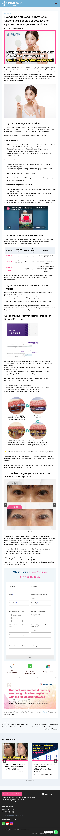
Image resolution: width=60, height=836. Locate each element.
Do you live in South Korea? (38, 611)
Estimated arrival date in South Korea (17, 625)
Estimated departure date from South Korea (39, 625)
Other (24, 621)
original (44, 712)
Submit (30, 657)
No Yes (35, 614)
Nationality (34, 603)
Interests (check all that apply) (17, 611)
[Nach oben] (55, 829)
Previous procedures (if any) (17, 635)
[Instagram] (11, 823)
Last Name (34, 586)
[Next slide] (54, 505)
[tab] (28, 531)
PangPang (8, 28)
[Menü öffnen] (56, 3)
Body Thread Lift (16, 618)
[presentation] (15, 752)
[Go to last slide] (5, 505)
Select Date (12, 630)
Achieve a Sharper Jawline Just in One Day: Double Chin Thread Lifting (15, 724)
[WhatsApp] (3, 823)
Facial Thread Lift (16, 615)
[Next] (55, 761)
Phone (33, 598)
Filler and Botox (16, 621)
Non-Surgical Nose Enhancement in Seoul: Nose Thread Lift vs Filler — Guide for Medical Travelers (45, 725)
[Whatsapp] (56, 832)
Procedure (7, 14)
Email (11, 594)
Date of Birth (13, 603)
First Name (12, 586)
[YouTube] (7, 823)
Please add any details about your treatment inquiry (23, 646)
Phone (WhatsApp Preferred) (39, 594)
